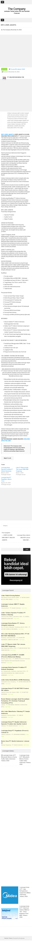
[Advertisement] (16, 51)
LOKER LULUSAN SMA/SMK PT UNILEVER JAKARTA (8, 537)
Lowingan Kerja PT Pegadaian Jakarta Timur (6, 479)
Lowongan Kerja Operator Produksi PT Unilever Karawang (7, 469)
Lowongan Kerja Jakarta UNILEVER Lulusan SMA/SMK (23, 537)
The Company (17, 9)
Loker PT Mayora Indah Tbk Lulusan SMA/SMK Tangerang (22, 469)
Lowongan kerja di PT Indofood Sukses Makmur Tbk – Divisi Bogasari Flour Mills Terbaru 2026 (24, 911)
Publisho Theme (8, 938)
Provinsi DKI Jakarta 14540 (18, 69)
